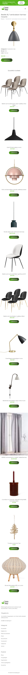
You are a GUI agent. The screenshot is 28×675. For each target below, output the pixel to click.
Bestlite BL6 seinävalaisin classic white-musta (14, 400)
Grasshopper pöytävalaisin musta (14, 358)
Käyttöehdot (4, 660)
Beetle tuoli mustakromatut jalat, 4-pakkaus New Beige (14, 104)
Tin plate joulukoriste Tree (14, 543)
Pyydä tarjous (21, 3)
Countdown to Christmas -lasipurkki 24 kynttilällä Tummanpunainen (14, 500)
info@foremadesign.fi (6, 620)
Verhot (2, 646)
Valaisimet (3, 643)
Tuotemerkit (10, 49)
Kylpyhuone (4, 631)
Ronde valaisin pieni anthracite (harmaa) (14, 232)
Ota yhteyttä (4, 657)
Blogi (2, 655)
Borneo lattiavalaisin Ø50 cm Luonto (14, 585)
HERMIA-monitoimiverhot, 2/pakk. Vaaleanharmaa (14, 457)
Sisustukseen (4, 638)
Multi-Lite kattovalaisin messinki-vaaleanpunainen (14, 189)
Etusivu (2, 19)
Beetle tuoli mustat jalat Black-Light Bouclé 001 (14, 274)
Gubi (14, 49)
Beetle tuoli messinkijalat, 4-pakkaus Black (14, 316)
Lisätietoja (7, 60)
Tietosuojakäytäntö (5, 662)
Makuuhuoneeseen (5, 633)
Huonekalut (3, 628)
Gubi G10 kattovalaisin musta (14, 147)
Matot (2, 636)
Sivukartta (3, 665)
